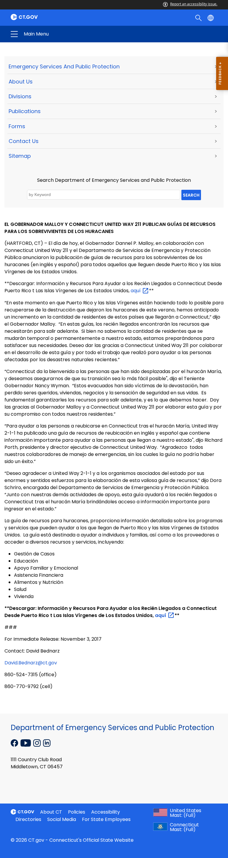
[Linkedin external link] (46, 742)
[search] (199, 17)
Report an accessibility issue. (193, 4)
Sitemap (20, 156)
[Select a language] (211, 17)
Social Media (61, 819)
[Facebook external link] (15, 742)
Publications (25, 111)
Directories (28, 819)
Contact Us (24, 141)
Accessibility (105, 812)
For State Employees (106, 819)
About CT (51, 812)
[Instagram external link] (37, 742)
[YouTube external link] (26, 742)
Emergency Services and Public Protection (64, 66)
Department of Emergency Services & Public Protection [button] (68, 34)
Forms (17, 126)
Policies (76, 812)
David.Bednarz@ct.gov (30, 662)
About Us (21, 81)
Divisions (20, 96)
